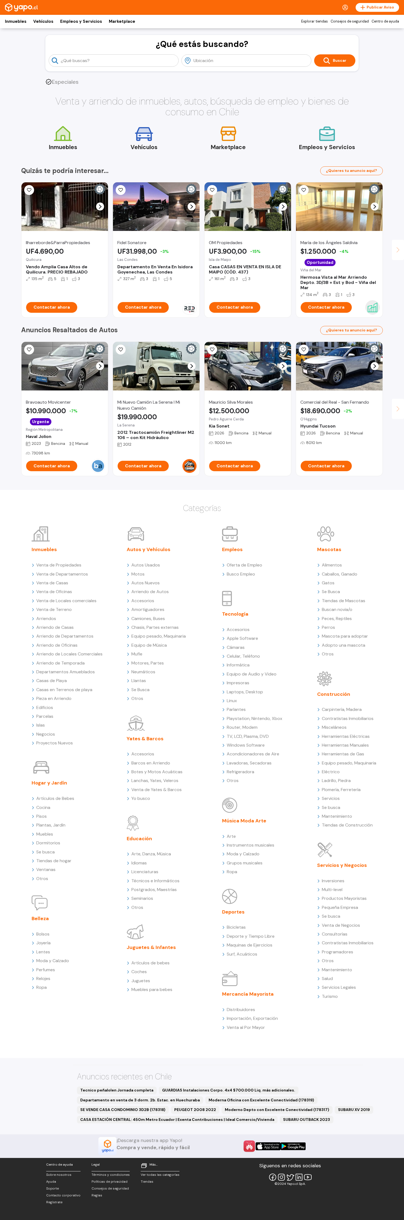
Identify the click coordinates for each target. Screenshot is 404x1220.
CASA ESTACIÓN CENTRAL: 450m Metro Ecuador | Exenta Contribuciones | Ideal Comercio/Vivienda (177, 1119)
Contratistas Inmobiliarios (347, 718)
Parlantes (236, 709)
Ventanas (46, 869)
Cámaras (236, 647)
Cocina (43, 807)
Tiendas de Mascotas (343, 601)
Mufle (136, 654)
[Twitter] (290, 1177)
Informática (238, 665)
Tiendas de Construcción (347, 825)
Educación (139, 838)
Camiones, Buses (148, 618)
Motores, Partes (147, 663)
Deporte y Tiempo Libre (251, 936)
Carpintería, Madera (342, 709)
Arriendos (46, 618)
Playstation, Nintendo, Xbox (254, 718)
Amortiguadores (147, 609)
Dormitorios (48, 843)
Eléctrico (331, 772)
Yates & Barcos (145, 738)
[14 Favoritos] (212, 190)
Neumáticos (143, 672)
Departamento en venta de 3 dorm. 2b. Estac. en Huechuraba (140, 1100)
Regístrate (54, 1202)
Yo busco (140, 798)
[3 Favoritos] (212, 349)
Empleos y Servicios (81, 21)
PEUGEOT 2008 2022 (195, 1109)
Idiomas (139, 863)
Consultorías (334, 934)
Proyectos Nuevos (54, 743)
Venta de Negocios (341, 925)
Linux (232, 700)
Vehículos (43, 21)
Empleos (232, 549)
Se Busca (140, 690)
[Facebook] (272, 1177)
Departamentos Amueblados (65, 672)
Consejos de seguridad (350, 21)
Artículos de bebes (150, 963)
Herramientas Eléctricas (346, 736)
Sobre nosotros (58, 1174)
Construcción (333, 694)
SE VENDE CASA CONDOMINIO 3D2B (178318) (122, 1109)
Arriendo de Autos (150, 591)
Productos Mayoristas (344, 898)
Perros (328, 627)
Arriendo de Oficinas (57, 645)
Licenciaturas (144, 872)
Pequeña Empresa (340, 907)
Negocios (45, 734)
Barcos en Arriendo (150, 763)
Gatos (328, 583)
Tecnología (235, 614)
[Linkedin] (299, 1177)
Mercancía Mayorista (248, 994)
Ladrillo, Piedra (336, 780)
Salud (327, 978)
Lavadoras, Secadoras (249, 763)
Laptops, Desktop (245, 692)
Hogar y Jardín (49, 783)
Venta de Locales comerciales (66, 601)
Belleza (40, 918)
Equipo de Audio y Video (251, 674)
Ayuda (51, 1181)
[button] (100, 207)
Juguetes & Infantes (151, 947)
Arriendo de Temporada (60, 663)
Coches (139, 972)
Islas (40, 725)
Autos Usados (145, 565)
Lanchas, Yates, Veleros (154, 780)
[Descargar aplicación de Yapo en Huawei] (249, 1146)
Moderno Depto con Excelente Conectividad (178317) (277, 1109)
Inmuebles (15, 21)
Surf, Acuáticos (242, 954)
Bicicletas (236, 927)
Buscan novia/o (337, 609)
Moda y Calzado (52, 961)
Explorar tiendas (314, 21)
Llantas (138, 680)
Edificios (44, 707)
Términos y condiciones (111, 1174)
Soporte (52, 1188)
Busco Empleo (241, 574)
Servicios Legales (339, 987)
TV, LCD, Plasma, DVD (248, 736)
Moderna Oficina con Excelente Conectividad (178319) (261, 1100)
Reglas (97, 1195)
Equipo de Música (149, 645)
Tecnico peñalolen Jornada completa (116, 1090)
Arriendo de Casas (55, 627)
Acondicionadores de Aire (253, 754)
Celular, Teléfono (243, 656)
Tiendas (147, 1181)
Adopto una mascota (343, 645)
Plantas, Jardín (50, 825)
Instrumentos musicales (250, 845)
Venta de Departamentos (62, 574)
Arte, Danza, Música (151, 854)
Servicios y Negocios (342, 865)
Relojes (43, 978)
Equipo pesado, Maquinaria (158, 636)
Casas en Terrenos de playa (64, 690)
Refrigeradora (240, 772)
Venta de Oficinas (54, 591)
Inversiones (333, 881)
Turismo (330, 996)
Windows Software (246, 745)
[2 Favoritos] (304, 349)
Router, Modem (242, 727)
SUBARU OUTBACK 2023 (306, 1119)
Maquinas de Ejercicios (249, 945)
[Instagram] (281, 1177)
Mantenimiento (337, 816)
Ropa (41, 987)
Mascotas (329, 549)
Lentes (43, 952)
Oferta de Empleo (244, 565)
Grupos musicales (244, 863)
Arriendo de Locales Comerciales (69, 654)
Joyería (43, 943)
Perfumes (45, 970)
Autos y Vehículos (148, 549)
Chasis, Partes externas (155, 627)
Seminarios (142, 898)
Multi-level (332, 889)
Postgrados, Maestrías (154, 889)
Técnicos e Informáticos (155, 881)
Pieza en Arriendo (53, 698)
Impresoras (238, 683)
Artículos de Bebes (55, 798)
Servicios (331, 798)
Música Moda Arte (244, 820)
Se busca (45, 852)
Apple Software (242, 638)
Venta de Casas (52, 583)
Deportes (233, 912)
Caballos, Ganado (339, 574)
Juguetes (140, 981)
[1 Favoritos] (29, 190)
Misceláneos (334, 727)
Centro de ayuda (385, 21)
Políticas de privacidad (110, 1181)
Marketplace (122, 21)
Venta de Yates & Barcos (156, 789)
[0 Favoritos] (29, 349)
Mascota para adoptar (345, 636)
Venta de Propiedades (58, 565)
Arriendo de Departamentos (64, 636)
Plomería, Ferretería (341, 789)
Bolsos (42, 934)
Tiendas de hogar (53, 861)
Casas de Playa (51, 680)
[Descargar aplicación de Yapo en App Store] (268, 1146)
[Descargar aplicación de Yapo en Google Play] (293, 1146)
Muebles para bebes (151, 989)
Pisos (41, 816)
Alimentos (332, 565)
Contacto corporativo (63, 1195)
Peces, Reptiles (337, 618)
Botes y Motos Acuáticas (156, 772)
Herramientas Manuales (345, 745)
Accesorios (142, 601)
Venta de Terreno (54, 609)
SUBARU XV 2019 (354, 1109)
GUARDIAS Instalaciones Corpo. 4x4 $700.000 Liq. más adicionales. (228, 1090)
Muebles (44, 834)
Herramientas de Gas (343, 754)
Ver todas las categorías (160, 1174)
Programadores (337, 952)
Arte (231, 836)
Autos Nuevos (145, 583)
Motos (138, 574)
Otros (42, 878)
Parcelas (44, 716)
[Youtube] (307, 1177)
